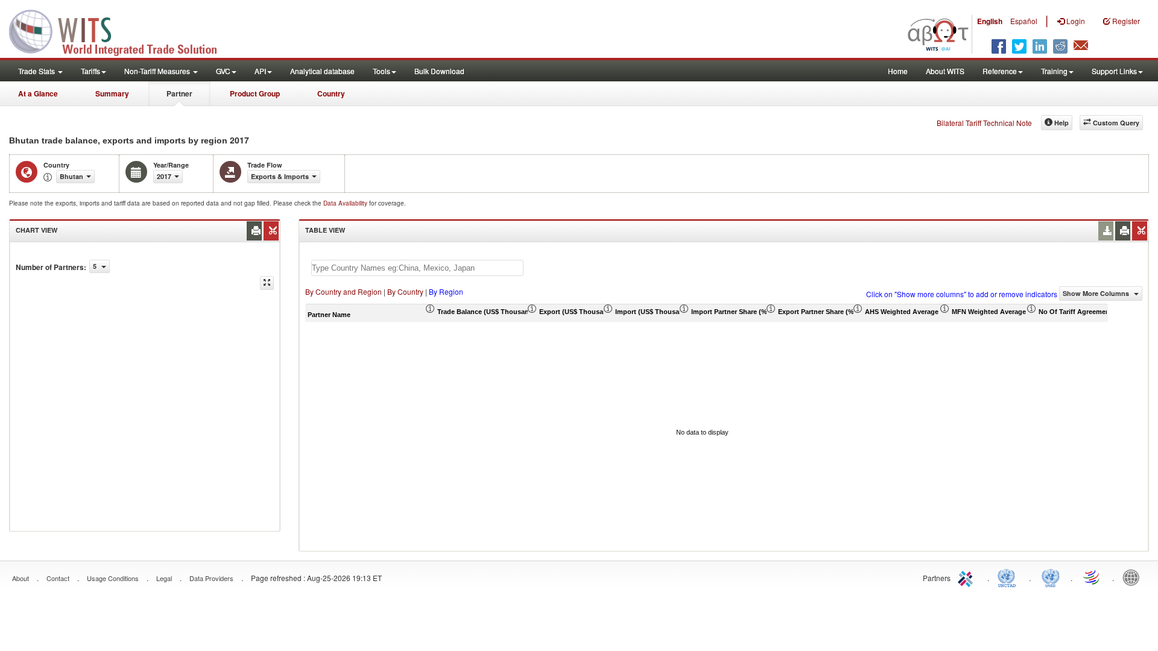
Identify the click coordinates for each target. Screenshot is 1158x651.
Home (898, 71)
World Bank (1134, 577)
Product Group (255, 93)
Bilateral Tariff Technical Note (984, 123)
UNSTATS (1051, 577)
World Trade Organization (1092, 577)
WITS (120, 30)
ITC (967, 577)
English (989, 21)
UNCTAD (1009, 577)
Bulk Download (439, 71)
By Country (405, 291)
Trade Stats (37, 71)
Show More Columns (1097, 293)
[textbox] (417, 268)
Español (1023, 21)
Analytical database (322, 71)
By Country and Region (343, 291)
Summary (112, 93)
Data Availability (346, 203)
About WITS (945, 71)
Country (331, 93)
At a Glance (38, 93)
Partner (179, 93)
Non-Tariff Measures (158, 71)
